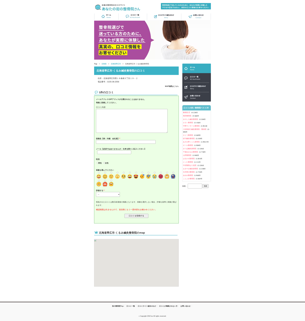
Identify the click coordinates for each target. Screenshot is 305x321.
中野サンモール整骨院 (191, 126)
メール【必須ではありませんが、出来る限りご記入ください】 (121, 149)
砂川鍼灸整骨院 (189, 138)
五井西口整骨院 (189, 172)
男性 (100, 163)
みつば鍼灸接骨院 (190, 149)
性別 (98, 159)
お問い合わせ (185, 306)
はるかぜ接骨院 (189, 158)
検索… (184, 186)
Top (95, 64)
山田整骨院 (187, 155)
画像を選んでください (105, 170)
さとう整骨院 (188, 135)
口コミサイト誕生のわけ (147, 306)
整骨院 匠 (187, 112)
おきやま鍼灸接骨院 (190, 169)
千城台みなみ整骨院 (190, 152)
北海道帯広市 (116, 64)
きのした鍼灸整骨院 (190, 119)
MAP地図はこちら (172, 86)
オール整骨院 (188, 145)
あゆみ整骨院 (188, 175)
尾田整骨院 (187, 116)
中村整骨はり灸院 (190, 165)
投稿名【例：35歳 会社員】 (107, 139)
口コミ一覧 (131, 306)
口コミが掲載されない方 (168, 306)
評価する (100, 190)
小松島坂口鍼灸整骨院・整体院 (195, 129)
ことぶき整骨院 (189, 179)
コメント (136, 107)
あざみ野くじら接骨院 (191, 142)
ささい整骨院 (188, 123)
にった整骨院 (188, 162)
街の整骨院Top (118, 306)
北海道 (104, 64)
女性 (107, 163)
